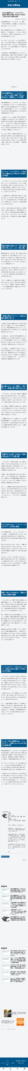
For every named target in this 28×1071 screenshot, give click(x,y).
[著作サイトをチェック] (9, 852)
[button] (25, 528)
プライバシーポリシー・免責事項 (7, 1063)
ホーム (7, 1060)
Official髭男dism (6, 856)
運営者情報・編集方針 (21, 1060)
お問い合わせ (21, 1063)
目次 (12, 86)
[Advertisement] (14, 72)
